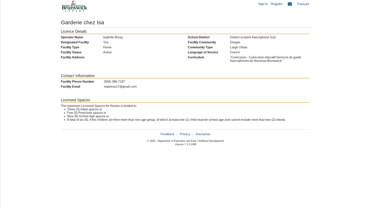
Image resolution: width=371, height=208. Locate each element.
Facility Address (72, 57)
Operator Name (72, 37)
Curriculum (196, 57)
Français (303, 4)
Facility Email (70, 86)
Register (277, 4)
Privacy (185, 134)
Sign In (263, 4)
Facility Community (202, 42)
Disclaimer (203, 134)
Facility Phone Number (77, 81)
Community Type (200, 47)
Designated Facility (75, 42)
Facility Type (70, 47)
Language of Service (203, 52)
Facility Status (71, 52)
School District (198, 37)
